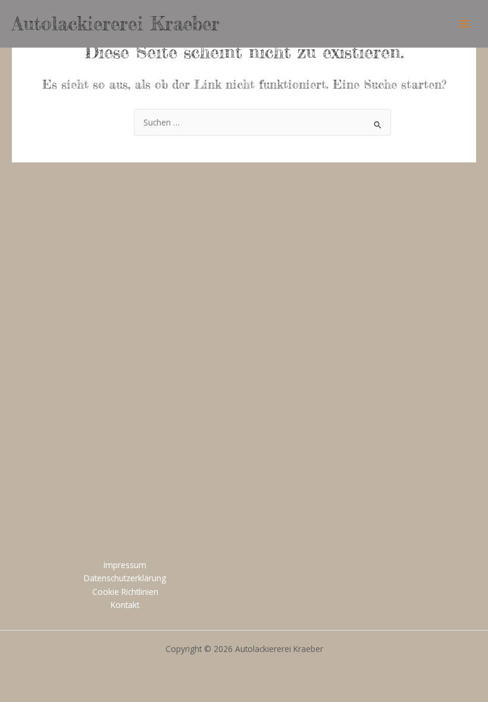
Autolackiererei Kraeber (116, 23)
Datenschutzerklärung (125, 578)
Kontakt (125, 604)
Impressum (125, 565)
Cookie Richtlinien (125, 591)
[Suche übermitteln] (378, 123)
